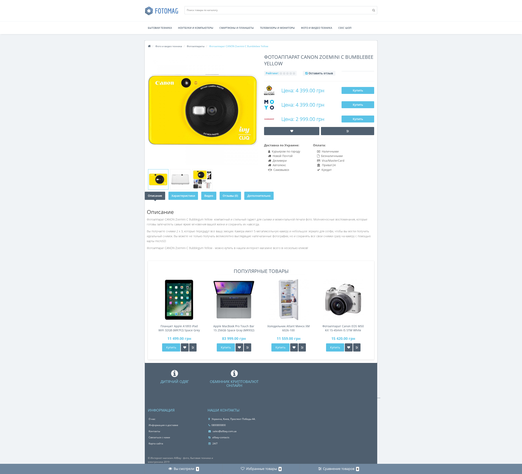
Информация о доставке (163, 425)
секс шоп (345, 28)
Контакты (154, 431)
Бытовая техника (160, 28)
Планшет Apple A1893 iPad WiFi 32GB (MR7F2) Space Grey (179, 328)
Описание (155, 196)
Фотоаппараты (196, 46)
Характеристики (183, 196)
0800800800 (218, 425)
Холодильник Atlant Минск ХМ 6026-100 (288, 328)
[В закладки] (185, 347)
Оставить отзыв (321, 73)
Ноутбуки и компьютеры (195, 28)
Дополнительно (259, 196)
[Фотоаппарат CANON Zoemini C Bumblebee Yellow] (158, 179)
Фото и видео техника (316, 28)
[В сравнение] (193, 347)
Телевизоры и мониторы (277, 28)
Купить (358, 90)
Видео (208, 196)
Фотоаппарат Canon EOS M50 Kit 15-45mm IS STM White (343, 328)
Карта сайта (156, 443)
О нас (152, 419)
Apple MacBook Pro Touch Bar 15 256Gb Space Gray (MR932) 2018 (233, 328)
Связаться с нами (159, 437)
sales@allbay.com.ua (224, 431)
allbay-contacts (220, 437)
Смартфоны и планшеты (236, 28)
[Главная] (149, 46)
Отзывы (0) (230, 196)
